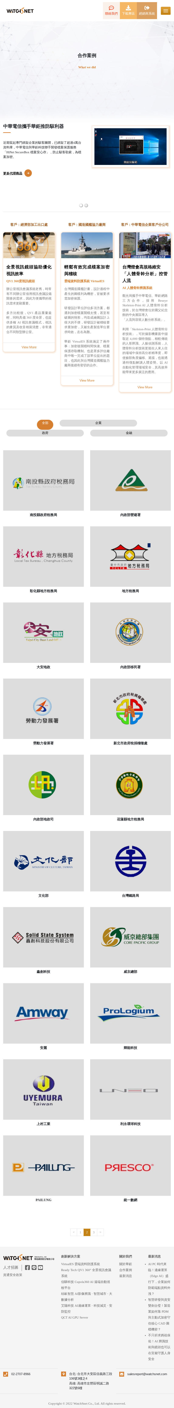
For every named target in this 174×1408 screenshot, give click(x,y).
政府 (45, 433)
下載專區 (128, 13)
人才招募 (10, 1267)
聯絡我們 (111, 13)
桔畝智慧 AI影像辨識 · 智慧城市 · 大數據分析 (86, 1296)
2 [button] (86, 205)
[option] (87, 167)
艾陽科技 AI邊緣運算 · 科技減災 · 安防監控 (86, 1308)
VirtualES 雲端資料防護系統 (80, 1264)
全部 (45, 423)
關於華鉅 (125, 1264)
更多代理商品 (12, 194)
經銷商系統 (147, 13)
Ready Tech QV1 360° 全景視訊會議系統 (86, 1273)
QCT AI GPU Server (74, 1317)
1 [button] (81, 205)
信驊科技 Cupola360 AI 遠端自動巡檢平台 (85, 1285)
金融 (129, 433)
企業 (98, 423)
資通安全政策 (12, 1275)
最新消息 (125, 1276)
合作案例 (125, 1270)
